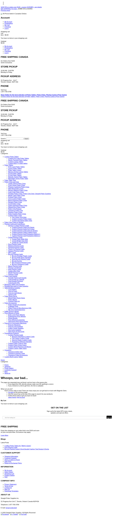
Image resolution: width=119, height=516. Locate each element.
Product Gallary (9, 475)
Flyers (6, 365)
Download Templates (11, 491)
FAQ (5, 477)
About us (7, 373)
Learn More (4, 435)
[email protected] (11, 508)
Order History (8, 472)
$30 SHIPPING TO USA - (9, 9)
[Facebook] (5, 514)
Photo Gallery (8, 368)
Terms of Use (8, 486)
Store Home (12, 397)
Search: (3, 138)
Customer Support (10, 370)
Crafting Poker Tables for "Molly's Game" (17, 446)
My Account (8, 22)
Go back (11, 392)
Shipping (7, 366)
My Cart (7, 25)
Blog (6, 371)
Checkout (7, 27)
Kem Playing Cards (10, 447)
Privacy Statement (10, 484)
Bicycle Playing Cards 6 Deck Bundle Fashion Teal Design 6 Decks (26, 449)
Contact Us (8, 488)
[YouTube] (23, 514)
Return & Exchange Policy (13, 463)
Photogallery (8, 23)
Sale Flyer (7, 461)
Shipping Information (11, 456)
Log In (6, 28)
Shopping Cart (9, 474)
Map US (7, 489)
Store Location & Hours (12, 460)
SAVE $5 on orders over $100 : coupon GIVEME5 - (21, 7)
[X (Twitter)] (14, 514)
